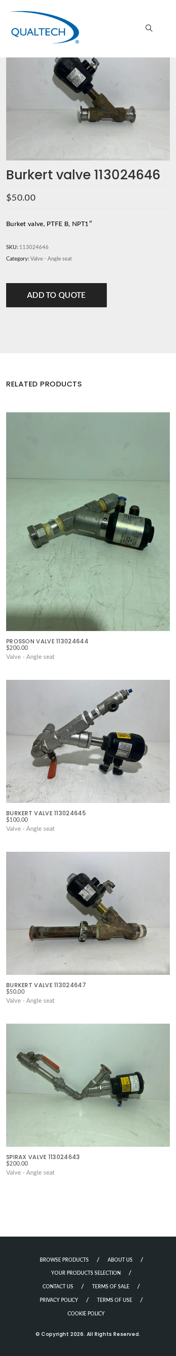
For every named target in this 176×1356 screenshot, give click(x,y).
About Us (120, 1260)
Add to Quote (56, 296)
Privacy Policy (59, 1300)
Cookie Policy (86, 1313)
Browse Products (64, 1260)
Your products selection (86, 1273)
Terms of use (114, 1300)
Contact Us (58, 1286)
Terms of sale (110, 1286)
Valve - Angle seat (51, 259)
